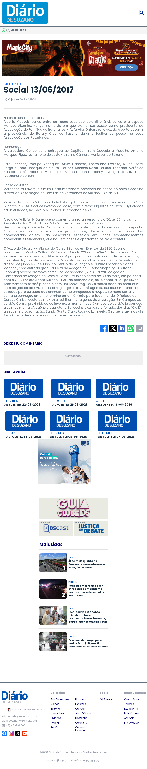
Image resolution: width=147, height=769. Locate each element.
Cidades (56, 718)
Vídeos (55, 704)
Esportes (80, 704)
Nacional (80, 699)
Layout (51, 760)
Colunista (81, 722)
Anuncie (129, 718)
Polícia (55, 722)
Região (55, 727)
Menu (132, 13)
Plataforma (78, 760)
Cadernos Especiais (81, 729)
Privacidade (131, 722)
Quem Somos (133, 699)
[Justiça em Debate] (91, 528)
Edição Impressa (61, 699)
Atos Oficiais (83, 713)
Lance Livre (58, 713)
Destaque (81, 718)
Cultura (80, 708)
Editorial (55, 708)
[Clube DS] (73, 508)
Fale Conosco (132, 713)
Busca (142, 12)
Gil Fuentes (107, 699)
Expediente (131, 708)
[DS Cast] (56, 528)
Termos (129, 704)
